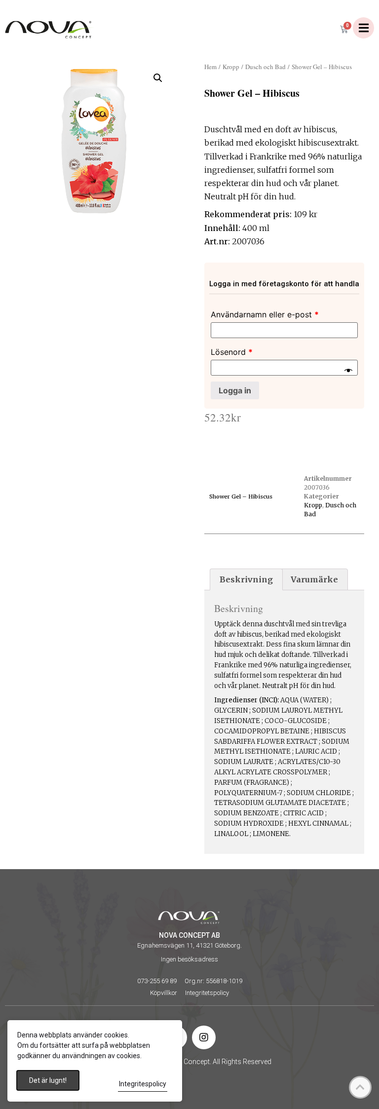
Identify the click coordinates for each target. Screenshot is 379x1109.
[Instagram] (204, 1037)
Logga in (235, 390)
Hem (210, 66)
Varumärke (314, 579)
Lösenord (232, 352)
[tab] (246, 579)
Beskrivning (246, 579)
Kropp (231, 66)
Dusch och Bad (265, 66)
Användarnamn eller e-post (265, 314)
